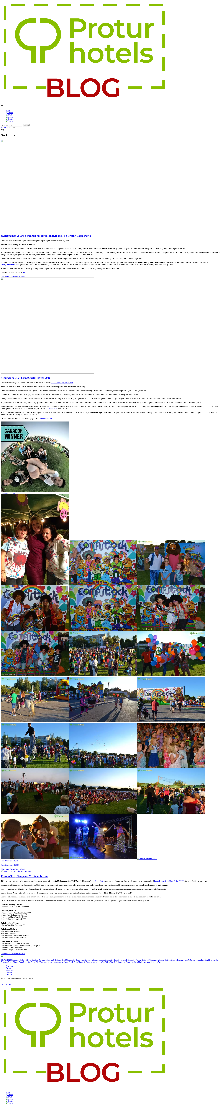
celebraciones (75, 960)
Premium (4, 962)
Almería (16, 960)
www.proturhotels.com (10, 265)
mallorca (184, 960)
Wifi (159, 962)
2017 (3, 960)
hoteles (172, 960)
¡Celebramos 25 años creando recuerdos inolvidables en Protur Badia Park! (46, 235)
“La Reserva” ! (51, 409)
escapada (124, 960)
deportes (110, 960)
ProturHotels (78, 962)
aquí (24, 272)
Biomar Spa (30, 960)
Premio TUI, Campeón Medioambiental (24, 876)
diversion (117, 960)
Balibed (22, 960)
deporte (104, 960)
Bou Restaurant (40, 960)
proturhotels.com (46, 419)
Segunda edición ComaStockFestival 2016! (26, 377)
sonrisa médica (96, 962)
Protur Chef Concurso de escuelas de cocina (47, 962)
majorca (178, 960)
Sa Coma (87, 962)
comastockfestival (87, 960)
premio (215, 960)
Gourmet (153, 960)
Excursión (131, 960)
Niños (190, 960)
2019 (11, 960)
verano (155, 962)
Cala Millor (65, 960)
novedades (197, 960)
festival (138, 960)
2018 (7, 960)
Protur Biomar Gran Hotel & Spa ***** (169, 881)
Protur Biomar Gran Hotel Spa (19, 962)
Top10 (112, 962)
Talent (107, 962)
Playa (210, 960)
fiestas (144, 960)
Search (26, 125)
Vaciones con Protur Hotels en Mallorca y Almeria (134, 962)
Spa (103, 962)
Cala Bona (57, 960)
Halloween (161, 960)
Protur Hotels (100, 881)
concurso (97, 960)
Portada (4, 127)
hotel (167, 960)
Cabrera (50, 960)
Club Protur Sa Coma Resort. (62, 383)
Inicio (8, 111)
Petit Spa (204, 960)
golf (148, 960)
